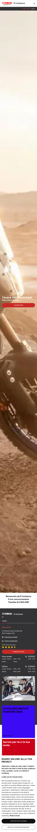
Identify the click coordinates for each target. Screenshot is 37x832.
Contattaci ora (18, 651)
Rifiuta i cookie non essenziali (19, 827)
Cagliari (4, 621)
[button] (34, 3)
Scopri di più (18, 305)
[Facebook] (3, 617)
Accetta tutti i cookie (19, 821)
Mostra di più (15, 816)
